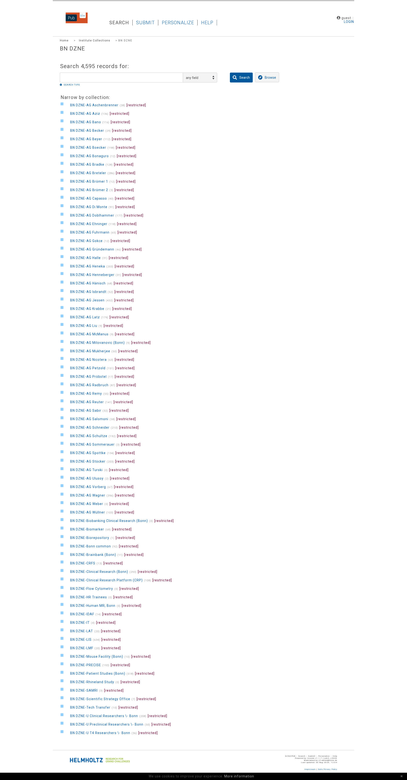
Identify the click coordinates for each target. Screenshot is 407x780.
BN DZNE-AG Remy (86, 393)
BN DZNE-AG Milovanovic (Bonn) (97, 343)
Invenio (310, 758)
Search (119, 22)
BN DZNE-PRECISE (85, 665)
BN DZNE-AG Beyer (86, 139)
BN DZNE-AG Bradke (87, 164)
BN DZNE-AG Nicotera (88, 359)
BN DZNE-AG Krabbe (87, 309)
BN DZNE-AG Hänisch (88, 283)
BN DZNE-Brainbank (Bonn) (93, 555)
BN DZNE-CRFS (82, 563)
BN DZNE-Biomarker (87, 529)
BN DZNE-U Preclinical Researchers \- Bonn (106, 724)
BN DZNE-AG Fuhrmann (90, 232)
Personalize (178, 22)
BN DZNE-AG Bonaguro (89, 156)
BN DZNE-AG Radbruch (89, 385)
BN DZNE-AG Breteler (88, 173)
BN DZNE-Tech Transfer (90, 707)
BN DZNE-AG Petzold (88, 368)
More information (239, 776)
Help (207, 22)
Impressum (310, 769)
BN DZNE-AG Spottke (88, 453)
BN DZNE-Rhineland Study (92, 682)
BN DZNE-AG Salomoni (89, 419)
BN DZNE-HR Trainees (88, 597)
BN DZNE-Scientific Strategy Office (100, 699)
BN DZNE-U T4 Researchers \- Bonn (100, 733)
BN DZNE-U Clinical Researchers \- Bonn (104, 716)
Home (64, 40)
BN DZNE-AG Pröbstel (88, 376)
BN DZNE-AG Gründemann (92, 249)
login (349, 22)
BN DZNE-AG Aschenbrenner (94, 105)
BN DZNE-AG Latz (85, 317)
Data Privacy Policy (327, 769)
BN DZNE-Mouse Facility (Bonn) (96, 656)
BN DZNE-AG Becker (87, 130)
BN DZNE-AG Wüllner (87, 512)
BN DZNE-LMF (81, 648)
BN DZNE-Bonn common (90, 546)
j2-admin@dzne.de (328, 760)
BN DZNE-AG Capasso (88, 198)
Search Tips (72, 85)
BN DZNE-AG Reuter (87, 402)
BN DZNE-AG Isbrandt (88, 292)
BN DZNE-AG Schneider (90, 427)
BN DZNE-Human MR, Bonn (92, 606)
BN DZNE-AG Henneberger (92, 275)
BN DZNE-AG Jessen (87, 300)
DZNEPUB (73, 22)
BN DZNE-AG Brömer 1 (89, 181)
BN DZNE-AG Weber (86, 504)
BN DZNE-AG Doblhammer (92, 215)
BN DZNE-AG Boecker (88, 147)
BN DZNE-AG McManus (89, 334)
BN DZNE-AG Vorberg (88, 487)
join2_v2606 (330, 758)
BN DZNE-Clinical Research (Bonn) (99, 572)
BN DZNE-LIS (81, 639)
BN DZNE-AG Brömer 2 (89, 190)
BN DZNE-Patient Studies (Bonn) (97, 673)
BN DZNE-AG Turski (86, 470)
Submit (145, 22)
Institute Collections (94, 40)
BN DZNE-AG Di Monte (88, 207)
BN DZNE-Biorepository (89, 538)
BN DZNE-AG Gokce (86, 241)
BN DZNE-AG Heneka (87, 266)
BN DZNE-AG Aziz (85, 113)
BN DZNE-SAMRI (84, 690)
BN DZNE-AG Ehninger (88, 224)
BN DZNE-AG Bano (85, 122)
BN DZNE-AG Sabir (85, 410)
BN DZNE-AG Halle (85, 258)
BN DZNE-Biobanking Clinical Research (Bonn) (109, 521)
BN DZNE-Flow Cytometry (91, 589)
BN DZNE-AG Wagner (87, 495)
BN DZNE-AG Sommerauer (92, 444)
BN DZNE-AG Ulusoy (87, 478)
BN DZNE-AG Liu (83, 326)
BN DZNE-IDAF (82, 614)
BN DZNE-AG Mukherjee (90, 351)
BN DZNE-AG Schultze (88, 436)
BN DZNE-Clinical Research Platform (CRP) (106, 580)
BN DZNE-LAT (81, 631)
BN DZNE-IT (80, 622)
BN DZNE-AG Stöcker (88, 461)
